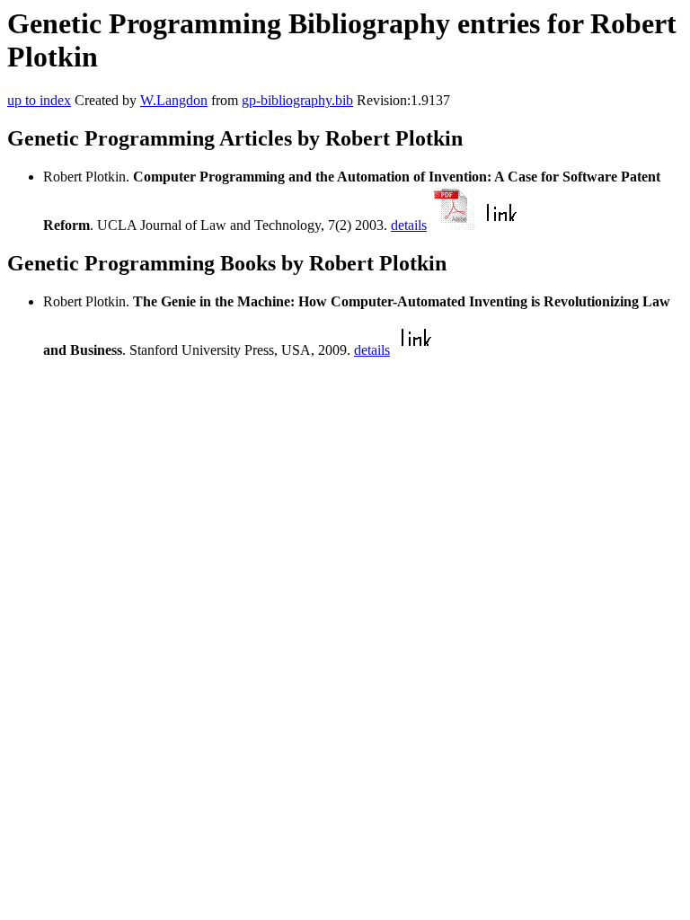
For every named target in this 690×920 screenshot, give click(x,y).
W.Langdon (174, 100)
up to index (39, 100)
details (409, 225)
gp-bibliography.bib (297, 100)
